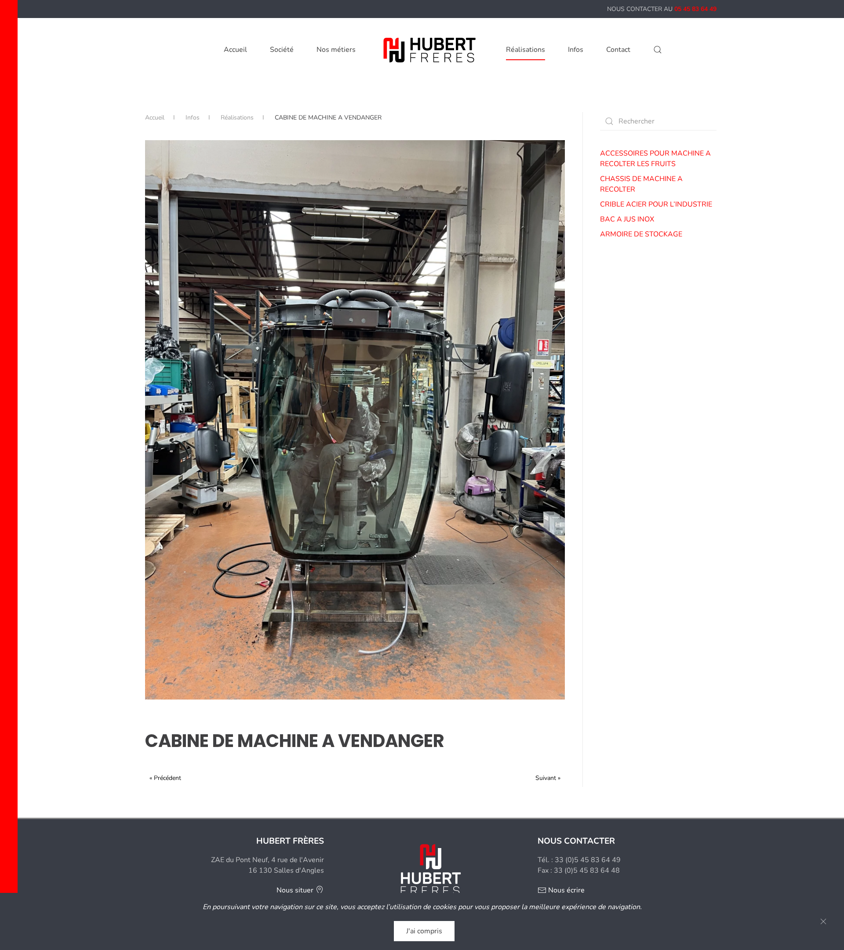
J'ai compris (424, 931)
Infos (575, 49)
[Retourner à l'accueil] (430, 49)
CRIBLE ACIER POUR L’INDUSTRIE (656, 204)
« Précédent (165, 778)
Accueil (235, 49)
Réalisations (525, 49)
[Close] (823, 921)
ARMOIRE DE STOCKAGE (641, 234)
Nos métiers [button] (336, 49)
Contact (618, 49)
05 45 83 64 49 (695, 9)
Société (282, 49)
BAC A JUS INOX (627, 219)
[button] (657, 49)
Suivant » (547, 778)
